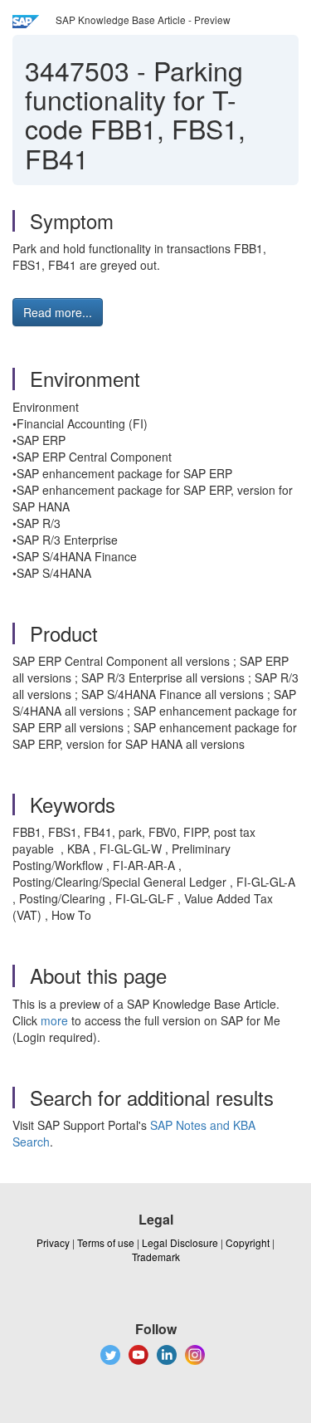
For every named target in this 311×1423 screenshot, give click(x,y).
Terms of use (105, 1242)
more (54, 1020)
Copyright (248, 1242)
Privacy (53, 1242)
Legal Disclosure (180, 1242)
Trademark (156, 1256)
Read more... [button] (57, 312)
